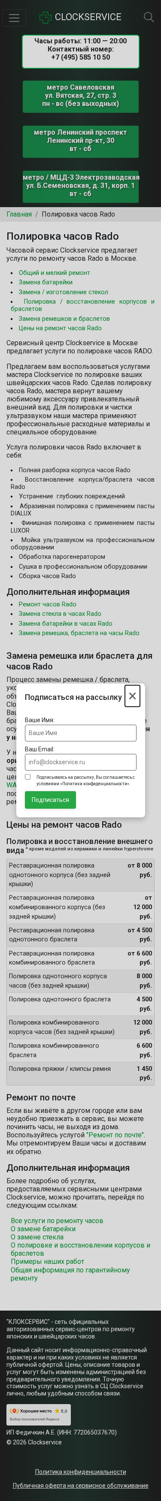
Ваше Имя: (40, 720)
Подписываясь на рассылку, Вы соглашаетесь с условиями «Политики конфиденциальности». (85, 780)
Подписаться (50, 799)
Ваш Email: (40, 749)
